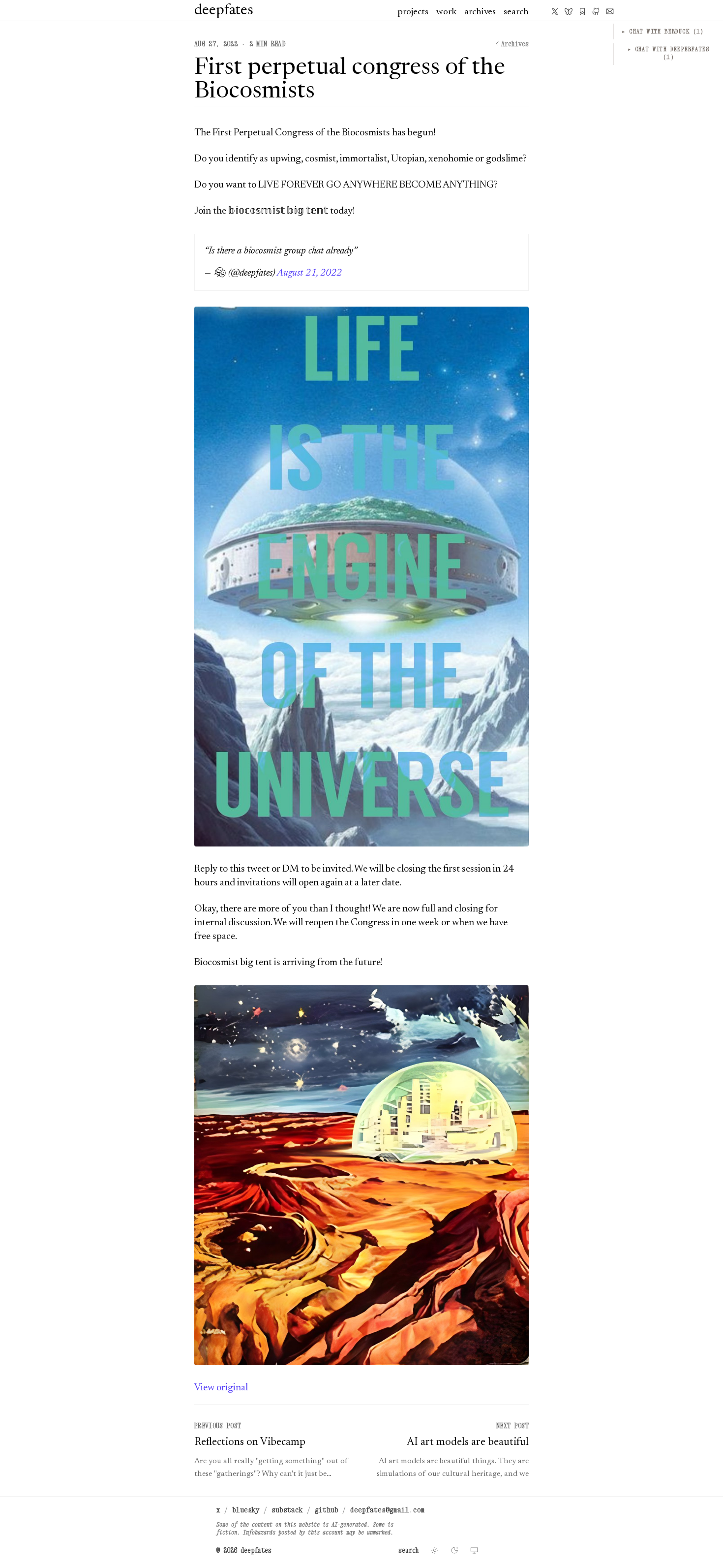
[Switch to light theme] (435, 1550)
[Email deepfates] (609, 11)
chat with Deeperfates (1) (669, 53)
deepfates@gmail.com (387, 1509)
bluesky (246, 1509)
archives (480, 12)
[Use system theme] (474, 1550)
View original (221, 1388)
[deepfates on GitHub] (596, 11)
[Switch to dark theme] (454, 1550)
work (446, 12)
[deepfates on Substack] (582, 11)
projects (412, 12)
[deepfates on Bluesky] (568, 11)
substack (287, 1509)
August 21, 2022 (309, 273)
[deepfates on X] (554, 11)
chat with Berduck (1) (663, 31)
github (326, 1509)
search (516, 12)
